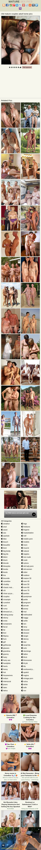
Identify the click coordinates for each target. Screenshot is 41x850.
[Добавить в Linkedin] (17, 5)
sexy (25, 627)
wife (25, 687)
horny (5, 669)
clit (4, 590)
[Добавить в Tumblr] (33, 5)
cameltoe (6, 581)
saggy (25, 618)
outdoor (26, 575)
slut (24, 642)
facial (5, 627)
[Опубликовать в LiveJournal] (20, 5)
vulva (25, 681)
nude (25, 560)
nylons (26, 563)
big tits (5, 554)
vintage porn (28, 678)
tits (24, 666)
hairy (5, 657)
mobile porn (28, 539)
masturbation (28, 533)
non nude (27, 557)
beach (5, 542)
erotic (5, 621)
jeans (5, 684)
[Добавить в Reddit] (26, 5)
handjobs (6, 663)
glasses (6, 648)
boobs (5, 569)
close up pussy (9, 593)
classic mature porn (10, 587)
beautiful (6, 545)
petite (25, 599)
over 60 (26, 587)
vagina (26, 675)
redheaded (27, 615)
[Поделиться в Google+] (13, 5)
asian (5, 530)
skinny (26, 639)
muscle (26, 548)
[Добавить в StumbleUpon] (30, 5)
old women (27, 569)
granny (6, 654)
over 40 (26, 581)
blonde (6, 563)
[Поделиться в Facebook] (7, 5)
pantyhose (27, 596)
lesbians (26, 527)
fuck (4, 639)
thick (25, 657)
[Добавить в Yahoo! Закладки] (20, 8)
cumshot (6, 603)
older (25, 572)
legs (25, 524)
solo (25, 648)
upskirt (26, 672)
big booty (6, 551)
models (26, 542)
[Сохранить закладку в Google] (10, 5)
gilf (4, 642)
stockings (27, 651)
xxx (24, 690)
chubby (6, 584)
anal (5, 527)
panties (26, 593)
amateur (6, 524)
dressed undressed (10, 612)
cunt (5, 606)
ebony (5, 618)
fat (4, 630)
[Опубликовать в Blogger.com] (4, 5)
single (25, 636)
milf (24, 536)
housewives (8, 675)
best (5, 548)
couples (6, 596)
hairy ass (6, 660)
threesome (27, 660)
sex (24, 624)
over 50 (26, 584)
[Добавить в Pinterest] (23, 5)
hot (4, 672)
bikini (5, 557)
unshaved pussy (29, 669)
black (5, 560)
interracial (7, 681)
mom (25, 545)
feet (4, 633)
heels (5, 666)
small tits (26, 645)
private (26, 606)
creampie (6, 599)
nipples (26, 554)
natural (26, 551)
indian (5, 678)
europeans (7, 624)
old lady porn (28, 566)
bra (4, 575)
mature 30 (27, 578)
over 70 (26, 590)
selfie (25, 621)
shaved (26, 630)
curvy (5, 609)
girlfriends (7, 645)
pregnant (26, 603)
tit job (25, 663)
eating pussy (8, 615)
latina (5, 690)
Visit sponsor (27, 67)
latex (5, 687)
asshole (6, 536)
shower (26, 633)
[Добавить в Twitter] (36, 5)
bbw (5, 539)
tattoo (25, 654)
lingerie (26, 530)
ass (4, 533)
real (24, 612)
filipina (5, 636)
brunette (6, 578)
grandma (6, 651)
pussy (25, 609)
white (25, 684)
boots (5, 572)
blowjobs (6, 566)
